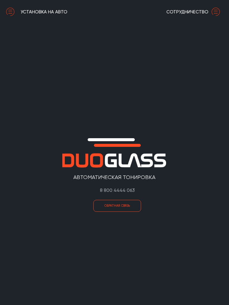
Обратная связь (117, 206)
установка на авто (44, 12)
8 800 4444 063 (117, 190)
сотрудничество (187, 12)
